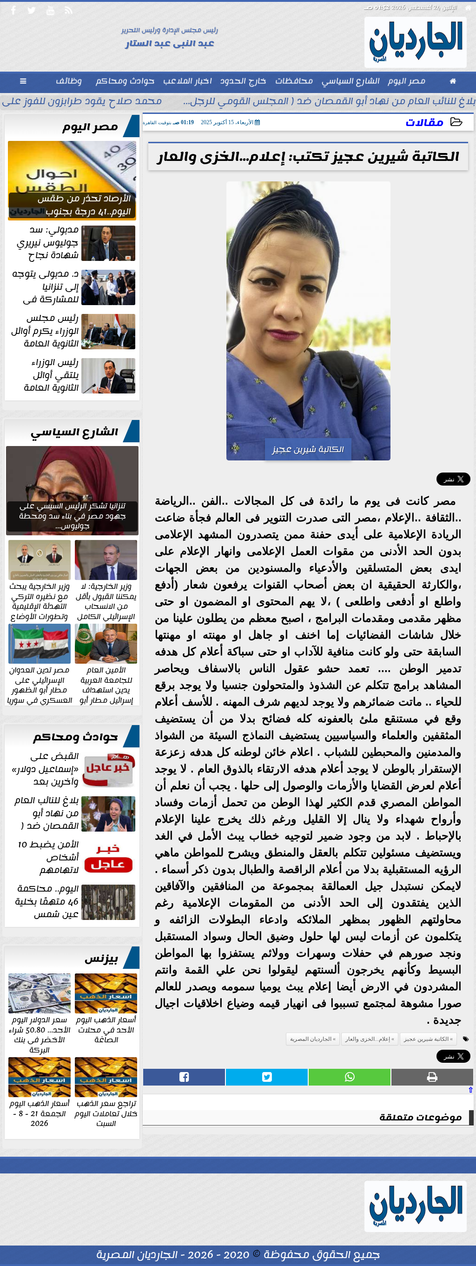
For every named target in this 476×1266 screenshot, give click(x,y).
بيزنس (101, 958)
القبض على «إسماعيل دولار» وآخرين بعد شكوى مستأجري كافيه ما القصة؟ (74, 769)
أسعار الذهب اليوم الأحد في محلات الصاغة (106, 1029)
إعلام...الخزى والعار (367, 1039)
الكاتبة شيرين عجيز (426, 1039)
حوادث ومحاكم (75, 737)
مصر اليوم (90, 127)
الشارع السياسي (74, 432)
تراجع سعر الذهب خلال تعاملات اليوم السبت (106, 1113)
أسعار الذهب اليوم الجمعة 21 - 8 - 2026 (39, 1113)
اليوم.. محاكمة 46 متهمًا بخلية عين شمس (47, 902)
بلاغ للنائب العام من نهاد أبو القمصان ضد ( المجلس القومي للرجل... (329, 102)
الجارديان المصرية (310, 1039)
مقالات (424, 123)
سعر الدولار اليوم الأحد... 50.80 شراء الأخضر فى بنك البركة (39, 1034)
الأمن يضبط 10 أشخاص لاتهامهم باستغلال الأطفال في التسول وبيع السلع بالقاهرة (77, 858)
